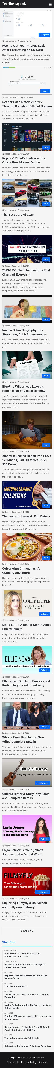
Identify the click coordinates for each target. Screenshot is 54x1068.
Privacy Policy (28, 1062)
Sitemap (42, 1062)
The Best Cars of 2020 (18, 214)
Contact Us (13, 1062)
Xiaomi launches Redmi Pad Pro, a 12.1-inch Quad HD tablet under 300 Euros (27, 460)
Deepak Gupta (10, 41)
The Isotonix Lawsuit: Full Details (26, 516)
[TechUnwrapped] (14, 4)
